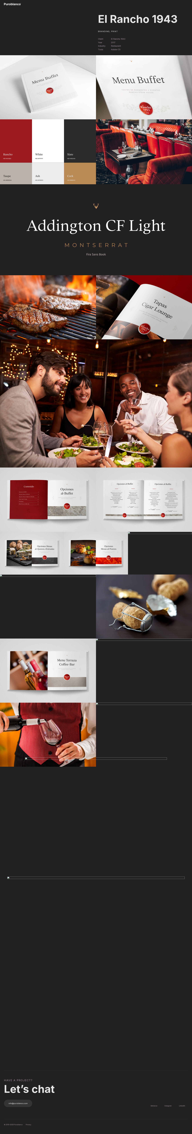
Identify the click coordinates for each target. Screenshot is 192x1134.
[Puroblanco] (12, 4)
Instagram (168, 1106)
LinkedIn (182, 1106)
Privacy (28, 1125)
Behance (154, 1106)
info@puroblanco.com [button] (18, 1103)
